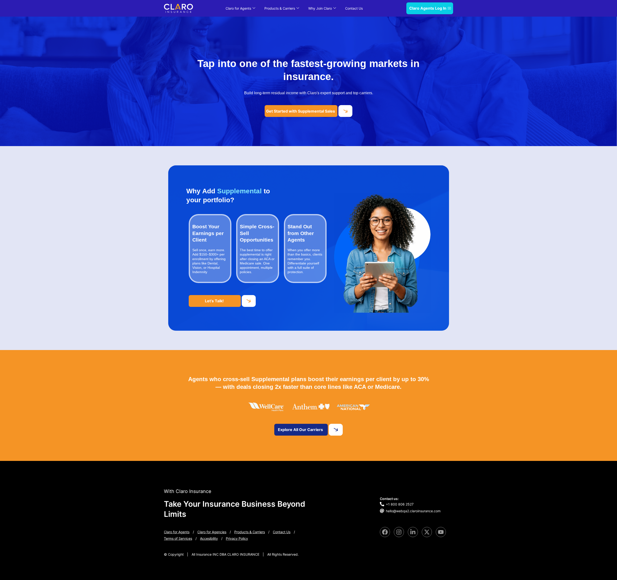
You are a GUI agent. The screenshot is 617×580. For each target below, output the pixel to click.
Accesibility (209, 538)
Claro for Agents (238, 8)
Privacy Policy (237, 538)
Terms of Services (178, 538)
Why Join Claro (320, 8)
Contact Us (354, 8)
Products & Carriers (279, 8)
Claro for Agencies (211, 532)
